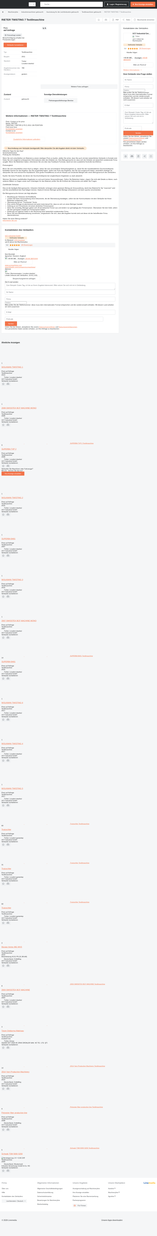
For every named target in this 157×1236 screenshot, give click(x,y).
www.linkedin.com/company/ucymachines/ (20, 267)
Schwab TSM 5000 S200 (12, 1154)
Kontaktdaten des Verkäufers (12, 1196)
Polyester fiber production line (14, 1113)
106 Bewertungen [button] (27, 245)
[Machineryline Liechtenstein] (14, 4)
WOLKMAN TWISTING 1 (12, 367)
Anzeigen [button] (21, 259)
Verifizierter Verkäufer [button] (17, 238)
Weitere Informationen (131, 70)
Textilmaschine (27, 52)
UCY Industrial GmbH (13, 236)
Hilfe (3, 1192)
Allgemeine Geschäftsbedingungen (50, 1188)
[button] (99, 20)
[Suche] (42, 4)
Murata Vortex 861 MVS (11, 947)
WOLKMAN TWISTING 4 (12, 744)
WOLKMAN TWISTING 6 (12, 703)
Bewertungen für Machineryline (48, 1200)
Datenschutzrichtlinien (47, 327)
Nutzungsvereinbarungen (68, 327)
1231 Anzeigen (19, 240)
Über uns (5, 1188)
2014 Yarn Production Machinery (15, 1072)
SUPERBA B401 (8, 539)
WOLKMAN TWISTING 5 (12, 788)
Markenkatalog (42, 1204)
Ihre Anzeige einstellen (13, 474)
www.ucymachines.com (13, 265)
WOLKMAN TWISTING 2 (12, 498)
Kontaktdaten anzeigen (14, 129)
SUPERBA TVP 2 (8, 449)
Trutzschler (6, 829)
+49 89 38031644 (31, 259)
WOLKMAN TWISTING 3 (12, 580)
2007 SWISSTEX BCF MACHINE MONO (18, 621)
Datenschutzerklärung (45, 1192)
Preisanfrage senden (14, 35)
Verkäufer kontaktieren (15, 45)
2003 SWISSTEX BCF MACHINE (15, 990)
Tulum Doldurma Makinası (12, 1031)
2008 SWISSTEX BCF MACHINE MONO (18, 408)
